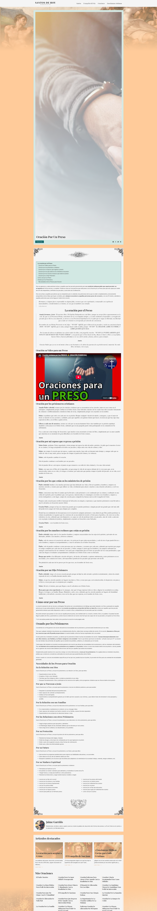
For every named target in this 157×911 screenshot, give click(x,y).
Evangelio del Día (89, 3)
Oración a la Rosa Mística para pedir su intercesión (45, 886)
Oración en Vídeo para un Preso (47, 265)
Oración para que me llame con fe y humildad (45, 894)
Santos (79, 3)
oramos (87, 434)
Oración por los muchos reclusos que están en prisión (54, 273)
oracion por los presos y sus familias (49, 781)
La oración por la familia (45, 906)
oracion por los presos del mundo (92, 779)
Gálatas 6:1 (43, 306)
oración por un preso (89, 785)
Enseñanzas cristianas (114, 3)
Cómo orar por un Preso (44, 277)
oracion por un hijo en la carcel (47, 779)
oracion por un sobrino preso (91, 781)
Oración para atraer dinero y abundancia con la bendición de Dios (68, 887)
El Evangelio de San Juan (66, 893)
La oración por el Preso (45, 263)
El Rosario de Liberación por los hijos (88, 886)
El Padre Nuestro (42, 877)
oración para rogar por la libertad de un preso (95, 789)
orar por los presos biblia (46, 785)
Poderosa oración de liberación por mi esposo (89, 907)
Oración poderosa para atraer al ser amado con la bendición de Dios (90, 879)
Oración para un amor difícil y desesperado (66, 878)
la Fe (39, 290)
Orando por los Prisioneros (45, 279)
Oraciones (101, 3)
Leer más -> (39, 867)
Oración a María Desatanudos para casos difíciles (110, 879)
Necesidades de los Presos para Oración (50, 282)
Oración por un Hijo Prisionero (47, 275)
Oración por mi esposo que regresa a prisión (51, 269)
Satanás (60, 738)
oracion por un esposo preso (47, 789)
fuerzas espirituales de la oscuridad (90, 633)
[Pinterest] (120, 242)
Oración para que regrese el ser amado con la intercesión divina (67, 901)
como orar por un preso (89, 791)
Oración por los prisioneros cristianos (49, 267)
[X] (115, 242)
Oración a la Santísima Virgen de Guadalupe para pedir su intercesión (111, 887)
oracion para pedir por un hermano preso (50, 791)
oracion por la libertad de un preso (92, 783)
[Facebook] (113, 242)
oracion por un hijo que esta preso (92, 787)
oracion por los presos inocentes (48, 787)
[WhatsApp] (118, 242)
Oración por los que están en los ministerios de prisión (54, 271)
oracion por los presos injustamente (49, 783)
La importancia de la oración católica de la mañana (88, 901)
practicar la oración (67, 619)
